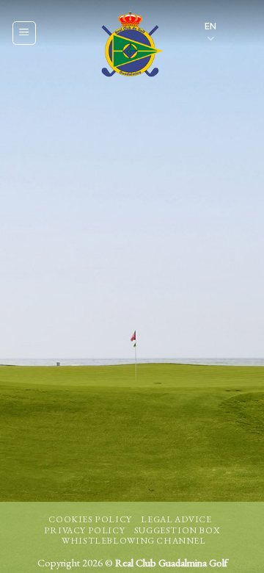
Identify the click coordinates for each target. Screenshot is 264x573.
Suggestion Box (177, 530)
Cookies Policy (90, 519)
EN (210, 26)
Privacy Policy (84, 530)
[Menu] (24, 33)
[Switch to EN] (239, 24)
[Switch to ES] (239, 42)
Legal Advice (176, 519)
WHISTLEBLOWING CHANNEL (133, 541)
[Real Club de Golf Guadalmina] (129, 44)
